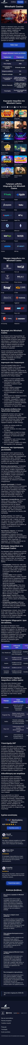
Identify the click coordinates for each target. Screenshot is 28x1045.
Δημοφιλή (3, 107)
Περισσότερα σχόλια (14, 883)
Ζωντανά (11, 107)
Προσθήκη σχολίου (14, 828)
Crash (17, 107)
